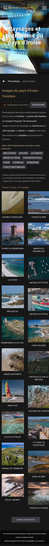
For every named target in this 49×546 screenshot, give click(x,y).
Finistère (20, 116)
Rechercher (38, 105)
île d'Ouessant (30, 121)
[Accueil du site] (3, 81)
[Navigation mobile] (44, 8)
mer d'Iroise (9, 153)
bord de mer (37, 126)
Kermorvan (32, 162)
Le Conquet (7, 121)
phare (6, 162)
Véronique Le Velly (24, 534)
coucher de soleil (32, 158)
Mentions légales (10, 541)
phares (21, 130)
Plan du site (20, 541)
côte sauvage (8, 130)
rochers (23, 153)
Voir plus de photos (26, 520)
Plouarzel (17, 121)
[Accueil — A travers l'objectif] (18, 8)
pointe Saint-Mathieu (37, 116)
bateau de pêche (11, 158)
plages (32, 130)
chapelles (22, 135)
